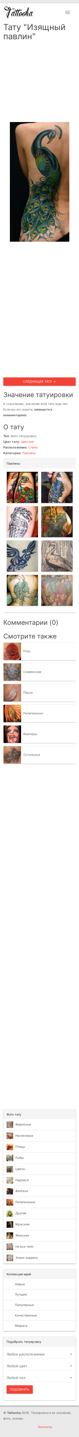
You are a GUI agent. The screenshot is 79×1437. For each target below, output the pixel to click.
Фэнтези (21, 1191)
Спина (33, 447)
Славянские (32, 671)
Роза (26, 651)
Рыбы (19, 1158)
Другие (21, 1213)
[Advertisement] (39, 83)
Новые (19, 1284)
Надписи (22, 1180)
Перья (28, 692)
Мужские (22, 1224)
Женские (22, 1235)
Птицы (20, 1146)
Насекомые (24, 1135)
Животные (23, 1124)
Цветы (20, 1169)
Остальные (31, 754)
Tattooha (18, 12)
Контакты (45, 1427)
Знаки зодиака (26, 1257)
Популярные (24, 1305)
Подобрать (19, 1389)
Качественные (25, 1315)
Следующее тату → (39, 381)
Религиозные (33, 713)
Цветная (27, 441)
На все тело (24, 1246)
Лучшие (20, 1294)
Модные (20, 1325)
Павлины (29, 453)
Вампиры (30, 733)
